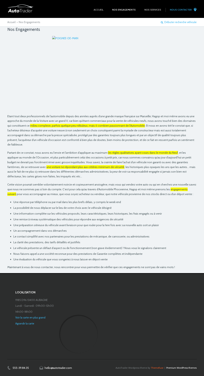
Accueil (11, 22)
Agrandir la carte (24, 323)
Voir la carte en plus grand (30, 317)
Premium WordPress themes (181, 367)
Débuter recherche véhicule (180, 22)
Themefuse (157, 367)
